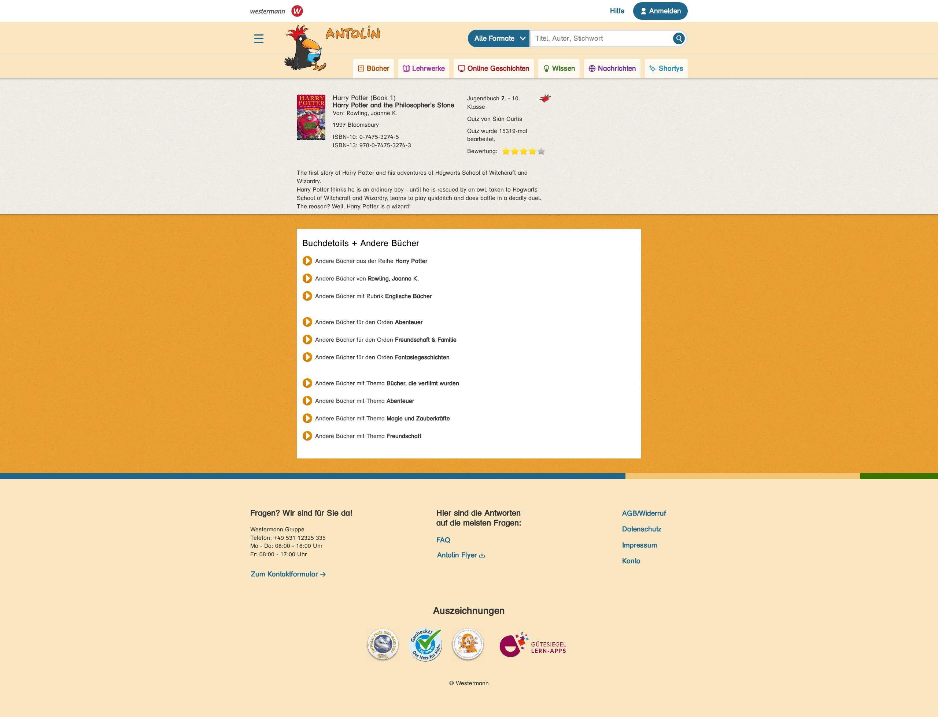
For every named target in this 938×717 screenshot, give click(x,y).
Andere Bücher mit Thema (387, 383)
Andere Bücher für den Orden (368, 322)
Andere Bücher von (367, 278)
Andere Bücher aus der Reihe (371, 260)
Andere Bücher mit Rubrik (373, 296)
